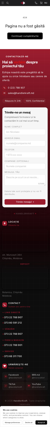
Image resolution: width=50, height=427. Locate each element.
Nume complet (13, 127)
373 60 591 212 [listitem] (13, 322)
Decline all (28, 422)
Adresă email (12, 138)
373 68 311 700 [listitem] (13, 356)
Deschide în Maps (35, 248)
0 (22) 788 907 (16, 87)
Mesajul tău (12, 172)
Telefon (9, 149)
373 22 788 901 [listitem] (13, 345)
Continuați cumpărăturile (25, 36)
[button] (9, 3)
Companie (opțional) (17, 161)
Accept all (41, 422)
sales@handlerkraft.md (21, 93)
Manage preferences (12, 422)
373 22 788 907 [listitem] (13, 317)
